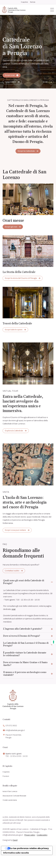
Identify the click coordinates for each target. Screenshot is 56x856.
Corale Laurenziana (10, 800)
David (15, 840)
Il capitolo (24, 2)
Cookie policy (42, 835)
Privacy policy (29, 835)
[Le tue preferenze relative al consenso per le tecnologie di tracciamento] (53, 642)
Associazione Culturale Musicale (14, 796)
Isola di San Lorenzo (10, 791)
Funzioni (6, 776)
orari (13, 609)
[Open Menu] (52, 9)
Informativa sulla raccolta (16, 852)
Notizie (32, 2)
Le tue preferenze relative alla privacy (29, 848)
